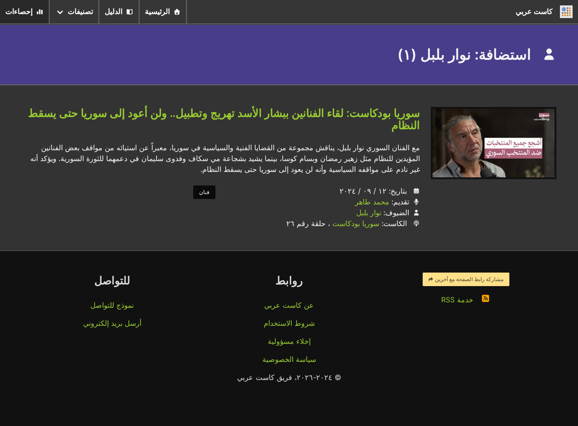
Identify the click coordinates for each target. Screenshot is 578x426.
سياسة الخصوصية (289, 359)
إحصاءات (19, 11)
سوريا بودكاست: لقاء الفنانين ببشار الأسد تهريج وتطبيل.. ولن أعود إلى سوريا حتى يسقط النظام (224, 119)
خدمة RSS (458, 299)
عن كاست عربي (289, 305)
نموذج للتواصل (112, 305)
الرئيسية (157, 11)
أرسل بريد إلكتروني (112, 323)
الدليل (113, 11)
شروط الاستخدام (289, 323)
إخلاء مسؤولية (289, 341)
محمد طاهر (372, 201)
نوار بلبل (368, 212)
